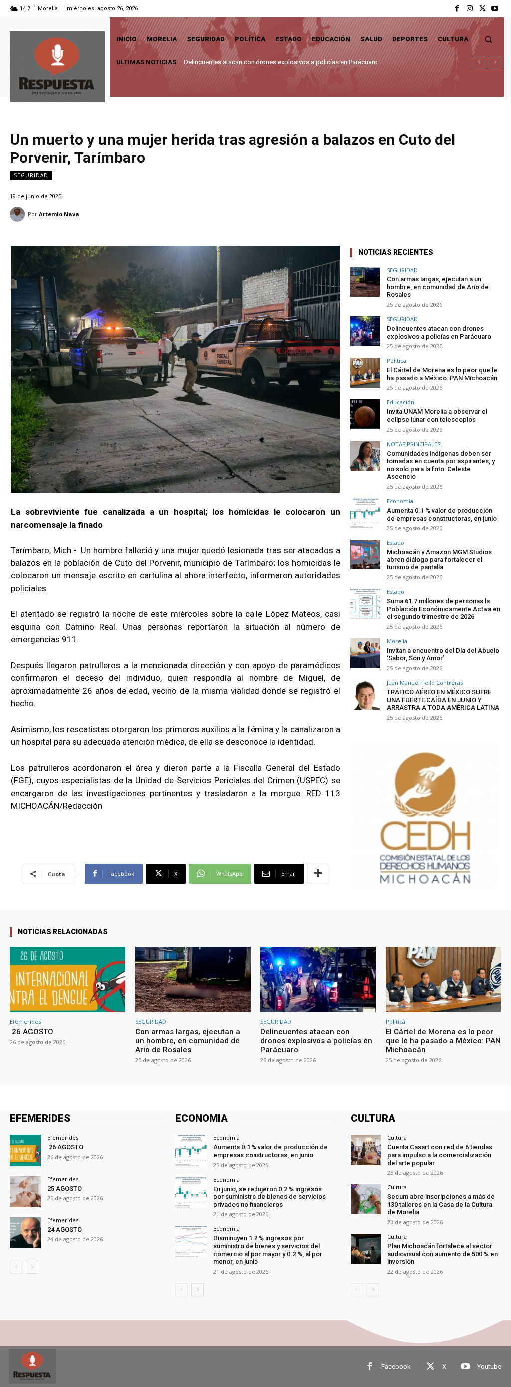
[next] (495, 62)
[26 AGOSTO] (67, 980)
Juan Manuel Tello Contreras (425, 682)
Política (396, 360)
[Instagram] (469, 8)
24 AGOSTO (64, 1229)
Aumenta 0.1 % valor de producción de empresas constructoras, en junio (442, 514)
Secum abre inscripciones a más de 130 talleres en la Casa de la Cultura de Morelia (441, 1204)
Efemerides (25, 1021)
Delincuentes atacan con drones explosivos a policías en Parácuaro (439, 332)
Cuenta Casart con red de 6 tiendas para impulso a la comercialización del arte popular (439, 1154)
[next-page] (32, 1267)
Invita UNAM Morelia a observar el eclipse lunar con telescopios (439, 415)
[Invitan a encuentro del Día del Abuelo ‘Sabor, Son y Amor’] (365, 653)
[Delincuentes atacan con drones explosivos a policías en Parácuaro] (365, 331)
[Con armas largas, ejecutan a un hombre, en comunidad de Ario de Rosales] (365, 282)
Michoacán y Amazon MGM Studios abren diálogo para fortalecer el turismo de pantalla (439, 559)
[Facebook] (457, 8)
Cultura (397, 1137)
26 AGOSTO (31, 1031)
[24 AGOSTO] (25, 1232)
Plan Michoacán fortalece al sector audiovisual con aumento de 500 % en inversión (442, 1253)
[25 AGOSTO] (25, 1191)
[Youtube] (495, 8)
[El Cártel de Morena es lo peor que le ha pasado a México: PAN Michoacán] (365, 373)
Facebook (396, 1366)
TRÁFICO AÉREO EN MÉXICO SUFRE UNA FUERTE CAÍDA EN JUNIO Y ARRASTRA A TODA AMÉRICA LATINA (443, 699)
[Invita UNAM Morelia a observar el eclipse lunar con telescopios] (365, 414)
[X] (482, 8)
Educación (400, 402)
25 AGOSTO (64, 1188)
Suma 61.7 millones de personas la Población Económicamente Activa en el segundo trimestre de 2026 (443, 608)
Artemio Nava (59, 214)
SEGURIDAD (31, 175)
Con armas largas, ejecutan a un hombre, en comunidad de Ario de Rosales (438, 287)
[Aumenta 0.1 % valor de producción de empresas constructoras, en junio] (365, 513)
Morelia (397, 641)
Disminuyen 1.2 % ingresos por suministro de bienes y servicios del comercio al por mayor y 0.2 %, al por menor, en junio (267, 1249)
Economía (400, 501)
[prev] (479, 62)
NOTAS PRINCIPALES (413, 444)
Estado (395, 542)
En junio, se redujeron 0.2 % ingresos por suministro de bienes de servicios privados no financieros (269, 1196)
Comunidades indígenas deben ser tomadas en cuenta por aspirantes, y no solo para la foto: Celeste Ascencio (441, 465)
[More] (317, 874)
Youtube (489, 1366)
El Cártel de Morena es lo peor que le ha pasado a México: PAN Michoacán (290, 62)
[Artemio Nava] (19, 214)
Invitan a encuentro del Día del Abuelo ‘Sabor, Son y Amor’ (443, 654)
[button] (488, 39)
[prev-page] (16, 1267)
